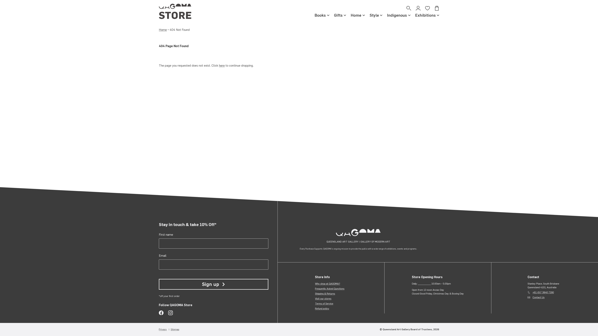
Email (162, 255)
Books (320, 15)
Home (356, 15)
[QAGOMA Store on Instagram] (170, 312)
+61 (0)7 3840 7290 (543, 292)
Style (374, 15)
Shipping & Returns (325, 293)
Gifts (338, 15)
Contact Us (539, 297)
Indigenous (397, 15)
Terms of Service (324, 303)
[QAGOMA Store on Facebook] (161, 312)
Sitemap (175, 329)
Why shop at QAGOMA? (327, 283)
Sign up (210, 284)
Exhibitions (425, 15)
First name (166, 234)
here (222, 65)
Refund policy (322, 308)
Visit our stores (323, 298)
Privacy (163, 329)
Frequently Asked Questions (329, 288)
